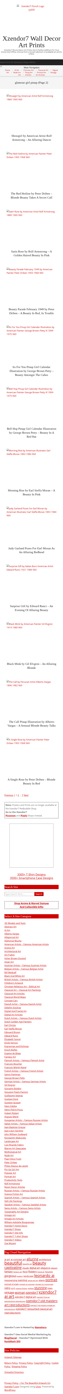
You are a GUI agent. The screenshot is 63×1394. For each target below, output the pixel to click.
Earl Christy (10, 1025)
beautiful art (27, 1264)
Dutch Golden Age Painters (18, 1021)
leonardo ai (44, 1275)
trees (49, 1288)
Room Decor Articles (14, 1187)
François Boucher (13, 1063)
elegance (45, 1268)
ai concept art (18, 1259)
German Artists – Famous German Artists (25, 1081)
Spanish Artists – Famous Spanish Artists (24, 1197)
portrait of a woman (27, 1284)
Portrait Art (10, 1176)
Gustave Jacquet (12, 1102)
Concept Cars (11, 1000)
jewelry (20, 1276)
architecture (45, 1259)
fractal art (41, 1272)
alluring (32, 1259)
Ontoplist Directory (14, 1372)
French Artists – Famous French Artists (23, 1070)
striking (31, 1288)
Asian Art (9, 961)
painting (22, 1280)
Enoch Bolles (10, 1049)
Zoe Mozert (10, 1243)
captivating (13, 1267)
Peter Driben (10, 1162)
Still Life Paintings (13, 1201)
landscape (28, 1276)
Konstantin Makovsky (15, 1137)
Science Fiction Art (13, 1194)
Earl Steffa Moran (13, 1028)
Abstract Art (10, 926)
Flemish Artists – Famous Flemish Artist (24, 1060)
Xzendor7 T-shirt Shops (16, 1236)
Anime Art (9, 947)
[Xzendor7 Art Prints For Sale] (31, 846)
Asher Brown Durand (15, 958)
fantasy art (17, 1272)
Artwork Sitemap (12, 1357)
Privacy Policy (26, 1362)
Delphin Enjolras (12, 1007)
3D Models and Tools (14, 923)
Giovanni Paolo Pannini (16, 1092)
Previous (8, 795)
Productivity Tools (13, 1180)
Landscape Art (11, 1141)
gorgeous (10, 1276)
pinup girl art (33, 1280)
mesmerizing (10, 1280)
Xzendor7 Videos (12, 1239)
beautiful (13, 1263)
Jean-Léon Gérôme (13, 1130)
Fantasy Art (10, 1056)
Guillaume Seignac (13, 1095)
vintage (9, 1292)
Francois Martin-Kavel (15, 1067)
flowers (32, 1271)
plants (42, 1280)
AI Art (7, 930)
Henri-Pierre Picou (13, 1109)
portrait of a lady (11, 1284)
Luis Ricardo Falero (14, 1144)
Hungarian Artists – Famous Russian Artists (26, 1120)
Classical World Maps (15, 997)
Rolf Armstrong (12, 1183)
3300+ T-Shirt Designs (31, 874)
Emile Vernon (11, 1042)
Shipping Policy (19, 1366)
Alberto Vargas (11, 933)
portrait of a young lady (44, 1284)
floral (25, 1271)
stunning (40, 1288)
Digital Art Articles (13, 1014)
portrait (51, 1279)
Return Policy (11, 1362)
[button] (18, 62)
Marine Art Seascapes (15, 1148)
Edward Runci (11, 1035)
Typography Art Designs (16, 1211)
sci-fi (13, 1288)
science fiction (21, 1288)
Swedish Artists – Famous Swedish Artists (25, 1204)
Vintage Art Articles (14, 1218)
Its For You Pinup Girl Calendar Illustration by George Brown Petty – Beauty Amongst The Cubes (32, 370)
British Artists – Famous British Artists (23, 979)
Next (26, 795)
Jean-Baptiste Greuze (14, 1127)
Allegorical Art (11, 937)
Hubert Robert (11, 1113)
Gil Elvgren (9, 1085)
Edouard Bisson (12, 1032)
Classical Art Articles (14, 993)
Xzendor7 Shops (12, 1229)
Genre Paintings (12, 1074)
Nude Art (8, 1155)
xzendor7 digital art (25, 1297)
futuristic (49, 1272)
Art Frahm (9, 954)
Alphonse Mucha (12, 940)
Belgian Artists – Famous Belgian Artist (23, 968)
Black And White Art (14, 975)
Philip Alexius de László (16, 1165)
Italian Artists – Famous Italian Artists (23, 1123)
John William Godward (15, 1134)
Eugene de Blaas (12, 1053)
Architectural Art (12, 951)
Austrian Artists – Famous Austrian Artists (25, 965)
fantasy (8, 1271)
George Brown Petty (14, 1077)
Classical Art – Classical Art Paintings (22, 990)
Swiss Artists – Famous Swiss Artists (22, 1208)
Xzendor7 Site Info (13, 1232)
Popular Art (10, 1172)
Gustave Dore (11, 1099)
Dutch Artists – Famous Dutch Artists (22, 1018)
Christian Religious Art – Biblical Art (22, 986)
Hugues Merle (11, 1116)
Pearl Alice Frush (12, 1158)
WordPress (9, 1390)
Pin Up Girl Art (11, 1169)
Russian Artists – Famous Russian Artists (24, 1190)
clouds (25, 1267)
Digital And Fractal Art (15, 1011)
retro (7, 1288)
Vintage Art (10, 1215)
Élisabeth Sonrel (12, 1039)
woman (20, 1292)
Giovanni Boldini (12, 1088)
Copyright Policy (42, 1362)
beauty (39, 1263)
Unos (38, 1386)
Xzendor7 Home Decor (15, 1225)
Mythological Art (12, 1151)
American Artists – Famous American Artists (26, 944)
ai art (7, 1259)
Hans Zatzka (10, 1106)
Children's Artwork (13, 982)
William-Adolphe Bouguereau (19, 1222)
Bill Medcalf (10, 972)
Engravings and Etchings (16, 1046)
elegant (54, 1268)
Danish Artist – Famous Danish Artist (22, 1004)
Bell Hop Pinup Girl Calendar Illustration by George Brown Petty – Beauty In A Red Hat (31, 432)
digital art (34, 1268)
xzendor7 (32, 1292)
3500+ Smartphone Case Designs (31, 878)
